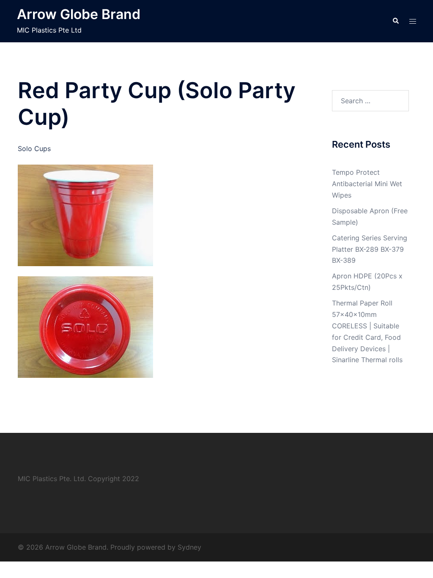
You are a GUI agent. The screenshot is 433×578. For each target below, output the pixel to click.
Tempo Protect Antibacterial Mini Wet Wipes (367, 183)
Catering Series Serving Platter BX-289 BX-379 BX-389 (369, 249)
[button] (395, 21)
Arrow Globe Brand (78, 14)
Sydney (189, 547)
